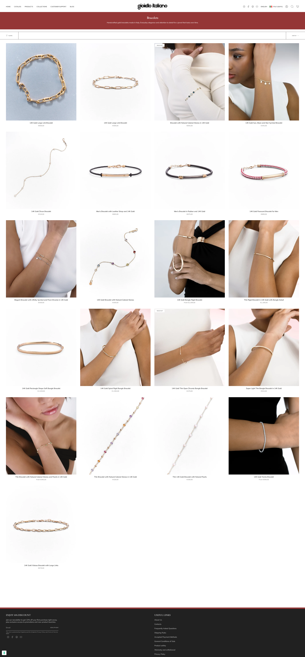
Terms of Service (53, 632)
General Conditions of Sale (164, 641)
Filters (10, 35)
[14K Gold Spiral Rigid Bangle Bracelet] (115, 347)
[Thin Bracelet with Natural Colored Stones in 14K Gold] (115, 436)
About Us (158, 620)
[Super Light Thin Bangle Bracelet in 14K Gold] (264, 347)
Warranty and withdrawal (164, 650)
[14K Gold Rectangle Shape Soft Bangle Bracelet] (41, 347)
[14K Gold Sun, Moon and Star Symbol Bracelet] (264, 82)
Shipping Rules (160, 633)
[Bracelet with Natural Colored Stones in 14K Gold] (189, 82)
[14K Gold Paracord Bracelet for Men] (264, 170)
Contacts (157, 624)
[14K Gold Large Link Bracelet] (41, 82)
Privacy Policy (41, 632)
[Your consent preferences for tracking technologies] (4, 653)
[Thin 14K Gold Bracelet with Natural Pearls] (189, 436)
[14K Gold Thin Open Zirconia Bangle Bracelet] (189, 347)
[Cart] (297, 7)
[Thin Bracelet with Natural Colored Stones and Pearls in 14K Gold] (41, 436)
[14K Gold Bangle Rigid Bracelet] (189, 259)
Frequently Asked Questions (165, 628)
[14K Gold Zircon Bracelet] (41, 170)
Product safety (160, 646)
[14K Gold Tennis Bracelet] (264, 436)
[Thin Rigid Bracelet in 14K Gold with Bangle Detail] (264, 259)
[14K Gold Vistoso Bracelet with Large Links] (41, 524)
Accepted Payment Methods (165, 637)
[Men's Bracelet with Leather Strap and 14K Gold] (115, 170)
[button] (29, 7)
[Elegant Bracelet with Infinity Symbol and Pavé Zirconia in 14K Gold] (41, 259)
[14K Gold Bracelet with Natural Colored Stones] (115, 259)
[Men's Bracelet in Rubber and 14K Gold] (189, 170)
